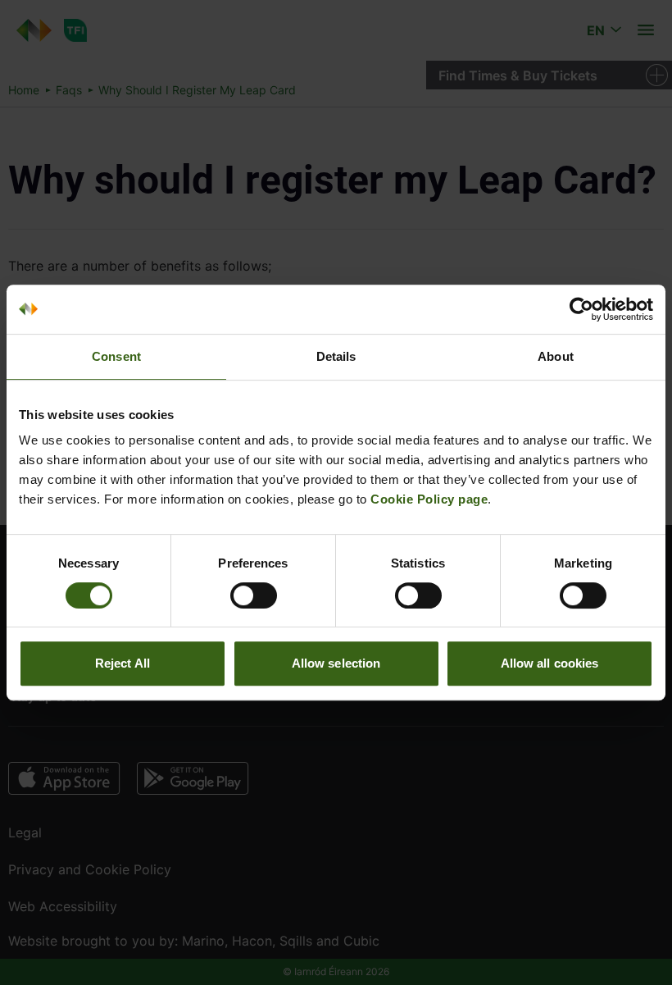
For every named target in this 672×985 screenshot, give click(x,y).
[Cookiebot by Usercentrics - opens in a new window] (581, 309)
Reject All (122, 663)
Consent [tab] (116, 356)
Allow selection (336, 663)
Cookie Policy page (429, 499)
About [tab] (556, 356)
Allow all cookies (550, 663)
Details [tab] (336, 356)
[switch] (253, 595)
